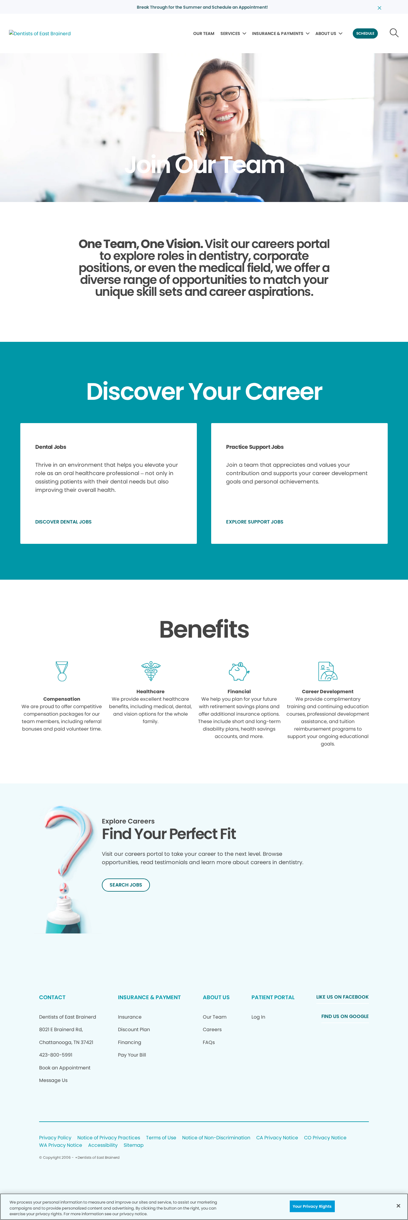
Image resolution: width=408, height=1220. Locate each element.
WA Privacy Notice (60, 1145)
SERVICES (230, 33)
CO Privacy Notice (325, 1138)
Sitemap (134, 1145)
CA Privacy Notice (277, 1138)
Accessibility (103, 1145)
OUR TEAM (203, 33)
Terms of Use (161, 1138)
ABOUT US (325, 33)
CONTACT (52, 997)
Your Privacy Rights (312, 1206)
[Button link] (394, 33)
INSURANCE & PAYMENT (149, 997)
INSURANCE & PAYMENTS (277, 33)
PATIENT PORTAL (273, 997)
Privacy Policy (55, 1138)
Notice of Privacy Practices (108, 1138)
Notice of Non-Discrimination (216, 1138)
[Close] (398, 1205)
